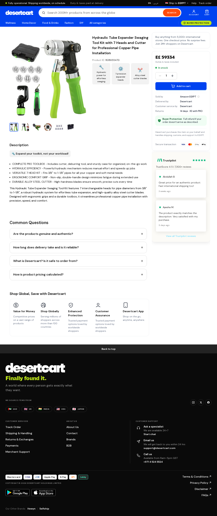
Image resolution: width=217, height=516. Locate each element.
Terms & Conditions (197, 476)
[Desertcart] (19, 12)
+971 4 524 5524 (153, 461)
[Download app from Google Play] (17, 492)
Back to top (109, 348)
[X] (201, 402)
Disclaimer (203, 489)
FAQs (207, 495)
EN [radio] (149, 3)
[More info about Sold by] (198, 96)
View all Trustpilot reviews (181, 236)
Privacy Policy (201, 483)
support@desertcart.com (159, 448)
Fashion (69, 22)
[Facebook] (208, 402)
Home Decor (29, 22)
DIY (81, 22)
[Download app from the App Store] (44, 492)
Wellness (10, 22)
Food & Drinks (50, 22)
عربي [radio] (156, 3)
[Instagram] (193, 402)
